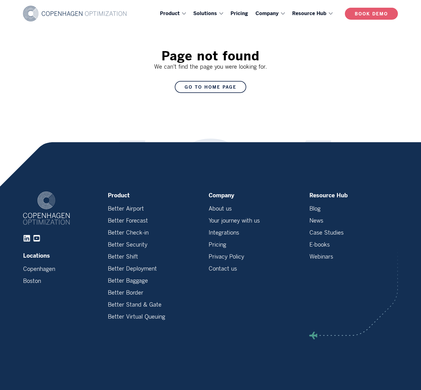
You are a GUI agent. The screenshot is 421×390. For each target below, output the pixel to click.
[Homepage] (80, 13)
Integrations (224, 232)
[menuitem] (173, 13)
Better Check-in (128, 232)
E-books (319, 244)
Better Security (127, 244)
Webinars (321, 256)
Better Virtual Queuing (136, 316)
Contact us (223, 268)
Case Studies (326, 232)
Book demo (371, 14)
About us (220, 208)
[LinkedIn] (27, 238)
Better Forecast (128, 220)
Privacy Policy (226, 256)
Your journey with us (234, 220)
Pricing (239, 13)
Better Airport (126, 208)
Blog (315, 208)
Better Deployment (132, 268)
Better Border (125, 292)
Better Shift (123, 256)
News (316, 220)
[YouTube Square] (36, 238)
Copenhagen (39, 269)
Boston (32, 281)
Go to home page (210, 87)
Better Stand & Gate (134, 304)
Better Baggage (128, 280)
